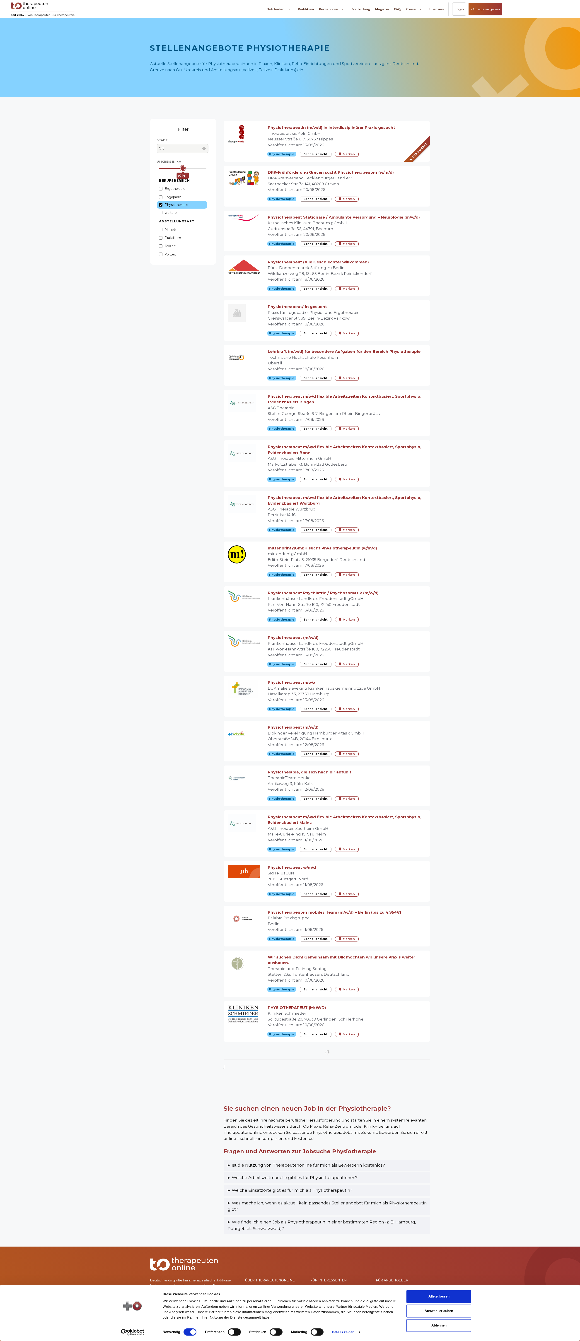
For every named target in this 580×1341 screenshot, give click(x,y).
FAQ (397, 9)
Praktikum (306, 9)
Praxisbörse (328, 9)
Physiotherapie (176, 205)
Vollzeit (170, 254)
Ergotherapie (175, 189)
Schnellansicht (316, 154)
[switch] (234, 1332)
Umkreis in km (169, 161)
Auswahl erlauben (439, 1311)
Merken (349, 154)
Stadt (162, 140)
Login (459, 9)
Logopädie (173, 197)
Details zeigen (343, 1332)
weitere (171, 213)
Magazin (382, 9)
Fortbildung (360, 9)
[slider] (183, 168)
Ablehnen (439, 1325)
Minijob (170, 229)
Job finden (275, 9)
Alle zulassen (439, 1296)
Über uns (436, 9)
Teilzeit (170, 246)
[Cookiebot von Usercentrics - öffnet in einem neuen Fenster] (132, 1332)
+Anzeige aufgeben (485, 9)
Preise (411, 9)
